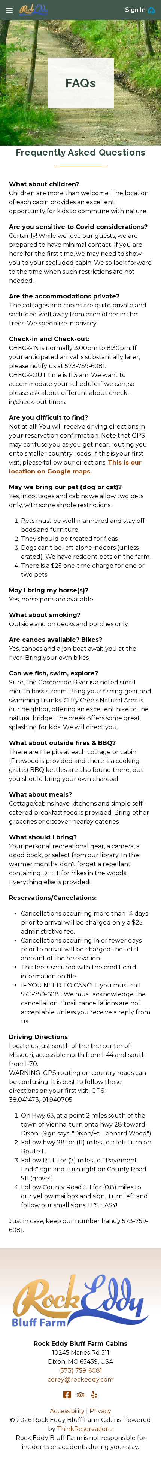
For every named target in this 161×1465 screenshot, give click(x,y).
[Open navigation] (9, 10)
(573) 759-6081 (80, 1370)
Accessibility (67, 1411)
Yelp (94, 1394)
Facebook (67, 1394)
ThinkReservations (84, 1428)
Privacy (100, 1411)
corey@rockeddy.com (80, 1379)
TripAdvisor (80, 1394)
